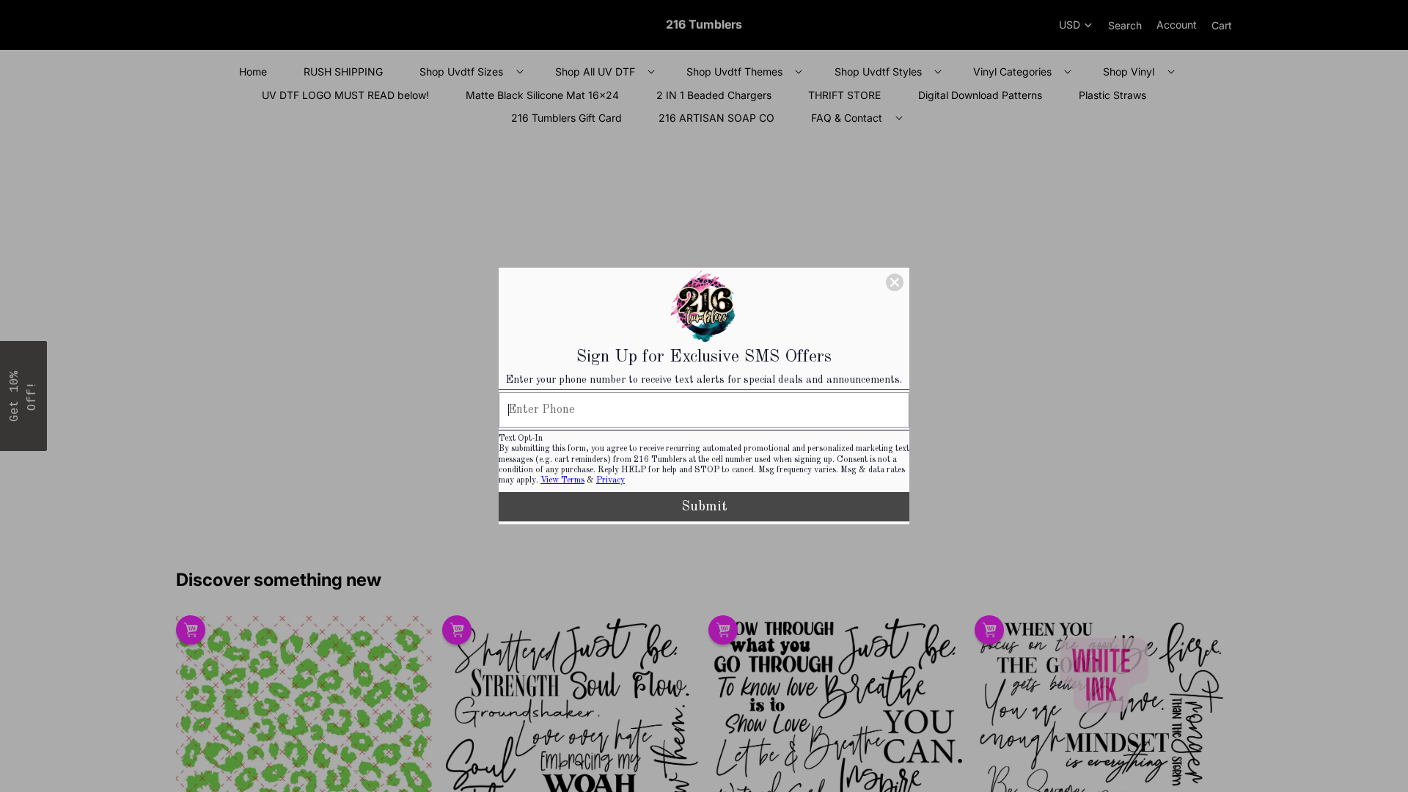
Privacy (610, 480)
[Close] (894, 282)
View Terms (562, 480)
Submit (704, 506)
